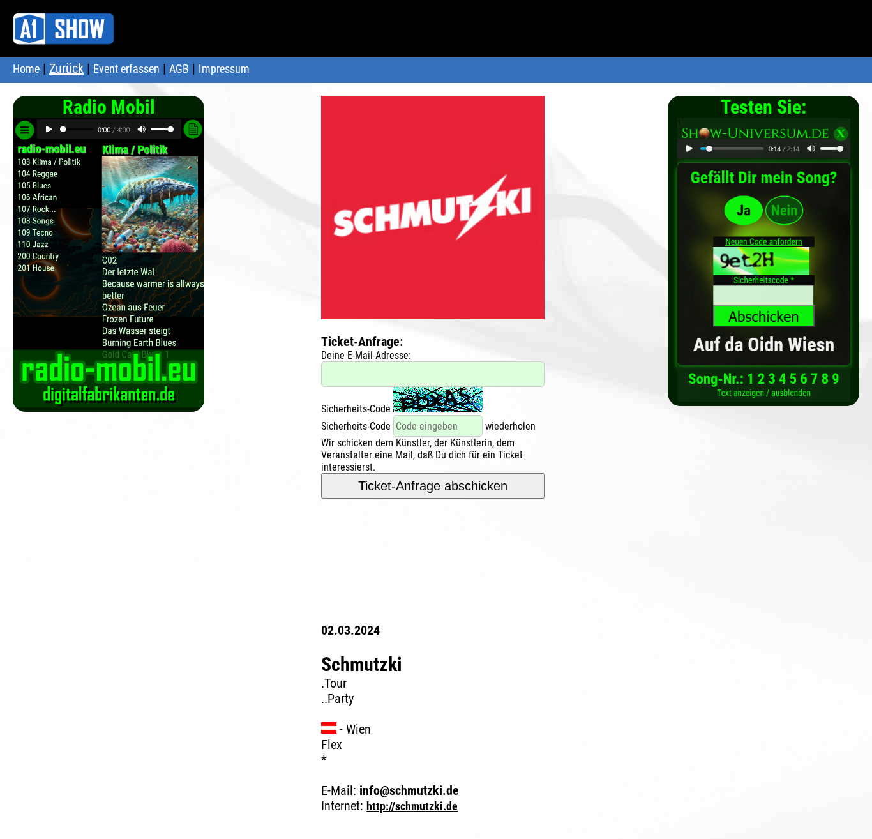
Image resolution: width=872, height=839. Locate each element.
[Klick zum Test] (764, 395)
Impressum (224, 68)
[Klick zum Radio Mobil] (108, 400)
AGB (179, 68)
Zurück (66, 68)
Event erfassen (126, 68)
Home (26, 68)
